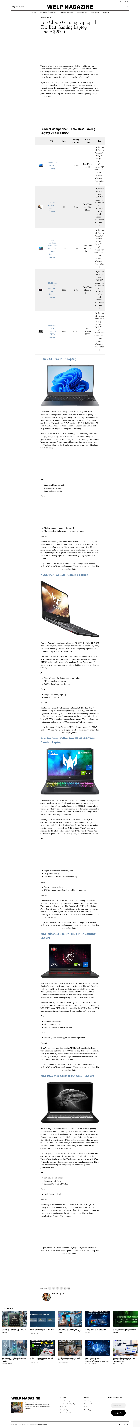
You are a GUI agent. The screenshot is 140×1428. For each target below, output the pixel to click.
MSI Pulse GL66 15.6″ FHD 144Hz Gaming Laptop (52, 289)
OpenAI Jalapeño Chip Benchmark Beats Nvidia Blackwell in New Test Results (14, 1331)
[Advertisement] (70, 50)
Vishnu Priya (6, 1335)
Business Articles (46, 17)
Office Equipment (89, 1401)
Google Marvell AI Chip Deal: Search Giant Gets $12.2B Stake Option (96, 1331)
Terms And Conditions (66, 1413)
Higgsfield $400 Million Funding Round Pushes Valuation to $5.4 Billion (124, 1331)
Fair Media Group (42, 1424)
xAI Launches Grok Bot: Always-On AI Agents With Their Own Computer (14, 1359)
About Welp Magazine (66, 1401)
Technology (87, 1410)
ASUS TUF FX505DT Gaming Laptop (64, 574)
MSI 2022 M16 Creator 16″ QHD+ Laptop (52, 331)
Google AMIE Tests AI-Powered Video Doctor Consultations (69, 1359)
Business (86, 1407)
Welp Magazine (58, 1294)
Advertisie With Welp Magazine (69, 1404)
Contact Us (63, 1407)
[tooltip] (121, 1)
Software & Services (90, 1404)
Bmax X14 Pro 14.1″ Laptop (52, 165)
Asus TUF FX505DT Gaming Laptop (52, 206)
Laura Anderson (63, 1335)
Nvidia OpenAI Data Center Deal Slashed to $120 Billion (41, 1359)
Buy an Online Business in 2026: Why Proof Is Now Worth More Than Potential (124, 1359)
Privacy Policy (64, 1410)
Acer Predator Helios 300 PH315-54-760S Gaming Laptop (52, 248)
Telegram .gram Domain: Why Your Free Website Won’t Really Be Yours (70, 1331)
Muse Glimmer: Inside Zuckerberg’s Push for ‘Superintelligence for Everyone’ (97, 1359)
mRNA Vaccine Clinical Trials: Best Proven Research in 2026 (42, 1330)
